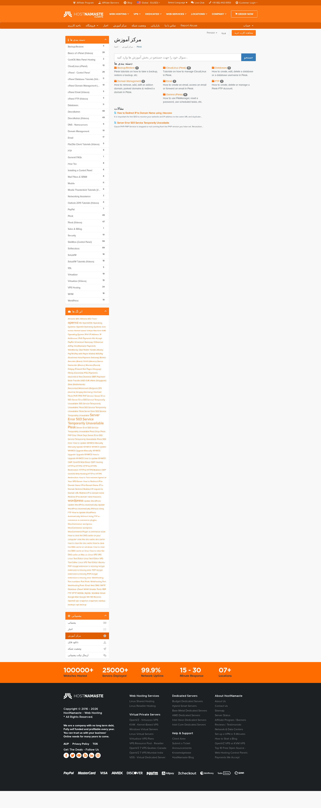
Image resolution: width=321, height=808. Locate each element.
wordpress (75, 500)
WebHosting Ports (76, 586)
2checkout (79, 342)
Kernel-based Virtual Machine (87, 331)
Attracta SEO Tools (88, 319)
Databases (222, 68)
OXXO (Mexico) (90, 362)
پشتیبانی (72, 623)
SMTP (102, 586)
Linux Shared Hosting (141, 701)
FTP (218, 81)
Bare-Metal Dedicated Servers (189, 710)
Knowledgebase (181, 752)
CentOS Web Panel (81, 462)
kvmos (71, 331)
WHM (86, 589)
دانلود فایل (73, 642)
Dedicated (152, 14)
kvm (104, 327)
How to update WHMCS (95, 459)
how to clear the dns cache (80, 543)
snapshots (93, 601)
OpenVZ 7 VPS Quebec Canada (147, 748)
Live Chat (199, 3)
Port (82, 582)
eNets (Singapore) (98, 381)
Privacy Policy (80, 744)
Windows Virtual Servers (143, 729)
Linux (70, 559)
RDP (104, 589)
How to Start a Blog (226, 738)
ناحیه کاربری (74, 25)
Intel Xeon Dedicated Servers (189, 720)
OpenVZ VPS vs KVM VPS (230, 743)
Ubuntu (101, 563)
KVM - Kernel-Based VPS (143, 724)
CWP (70, 462)
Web (93, 586)
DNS (97, 586)
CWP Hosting (97, 462)
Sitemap (219, 710)
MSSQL (80, 593)
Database (72, 589)
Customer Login (247, 3)
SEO (77, 319)
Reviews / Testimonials (228, 724)
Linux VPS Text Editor (87, 563)
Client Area (178, 738)
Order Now (245, 14)
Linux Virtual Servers (141, 734)
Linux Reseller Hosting (142, 706)
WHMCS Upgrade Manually (80, 451)
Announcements (182, 748)
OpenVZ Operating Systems (88, 327)
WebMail (95, 593)
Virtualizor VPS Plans (141, 738)
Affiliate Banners (110, 3)
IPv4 (87, 335)
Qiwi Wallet (84, 350)
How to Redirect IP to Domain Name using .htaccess (144, 113)
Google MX (84, 597)
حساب (247, 25)
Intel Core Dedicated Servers (189, 724)
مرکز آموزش (120, 25)
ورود (223, 33)
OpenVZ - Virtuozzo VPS (143, 720)
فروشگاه (91, 25)
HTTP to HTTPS (75, 466)
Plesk (70, 396)
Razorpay (89, 342)
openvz (73, 322)
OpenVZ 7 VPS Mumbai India (146, 752)
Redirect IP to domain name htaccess (84, 497)
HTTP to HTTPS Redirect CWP (92, 470)
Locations (198, 14)
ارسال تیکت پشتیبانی (78, 655)
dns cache (100, 539)
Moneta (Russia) (93, 365)
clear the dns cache (86, 539)
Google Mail (73, 597)
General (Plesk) (176, 94)
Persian (211, 33)
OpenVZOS (87, 323)
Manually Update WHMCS (79, 447)
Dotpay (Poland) (75, 369)
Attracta (71, 319)
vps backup (81, 605)
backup (102, 601)
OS (80, 323)
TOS (95, 744)
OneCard (97, 392)
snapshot (84, 601)
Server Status (222, 715)
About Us (220, 701)
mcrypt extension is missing (85, 566)
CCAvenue (98, 342)
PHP (70, 566)
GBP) (94, 377)
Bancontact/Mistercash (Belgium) (83, 388)
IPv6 (80, 338)
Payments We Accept (92, 338)
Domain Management (130, 81)
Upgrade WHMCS (84, 455)
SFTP (74, 593)
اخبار (105, 25)
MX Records (95, 597)
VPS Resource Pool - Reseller (146, 743)
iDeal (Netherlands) (76, 385)
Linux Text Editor (91, 559)
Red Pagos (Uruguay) (92, 369)
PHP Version (88, 396)
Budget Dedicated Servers (187, 701)
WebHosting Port (98, 582)
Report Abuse (189, 25)
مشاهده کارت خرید (243, 33)
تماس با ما (170, 25)
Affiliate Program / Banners (230, 720)
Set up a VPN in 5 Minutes (230, 734)
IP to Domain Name (89, 485)
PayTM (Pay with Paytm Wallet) (81, 354)
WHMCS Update (99, 447)
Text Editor (78, 559)
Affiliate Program (85, 3)
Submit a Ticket (181, 743)
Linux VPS (92, 555)
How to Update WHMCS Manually (88, 443)
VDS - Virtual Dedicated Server (147, 757)
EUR (87, 381)
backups (71, 605)
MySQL (88, 593)
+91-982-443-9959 (221, 3)
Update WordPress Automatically (82, 505)
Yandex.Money (96, 350)
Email (170, 81)
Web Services (175, 14)
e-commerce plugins (87, 520)
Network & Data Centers (229, 729)
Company (218, 14)
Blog (129, 3)
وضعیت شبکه (139, 25)
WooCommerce (75, 524)
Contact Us (221, 706)
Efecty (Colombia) (75, 373)
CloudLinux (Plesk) (178, 68)
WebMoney (73, 350)
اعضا (116, 47)
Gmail (102, 593)
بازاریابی (155, 25)
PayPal (71, 342)
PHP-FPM (77, 396)
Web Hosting (118, 14)
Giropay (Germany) (84, 392)
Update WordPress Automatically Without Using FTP (86, 509)
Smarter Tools (95, 589)
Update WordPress (92, 501)
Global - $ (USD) (150, 3)
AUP (66, 744)
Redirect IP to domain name (91, 493)
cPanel (80, 589)
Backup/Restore (127, 68)
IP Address (94, 335)
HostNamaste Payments (85, 346)
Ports (87, 582)
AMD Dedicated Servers (186, 715)
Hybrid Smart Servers (184, 706)
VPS (136, 14)
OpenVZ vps (73, 601)
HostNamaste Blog (183, 757)
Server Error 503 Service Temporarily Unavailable (143, 123)
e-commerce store (97, 532)
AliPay (70, 346)
